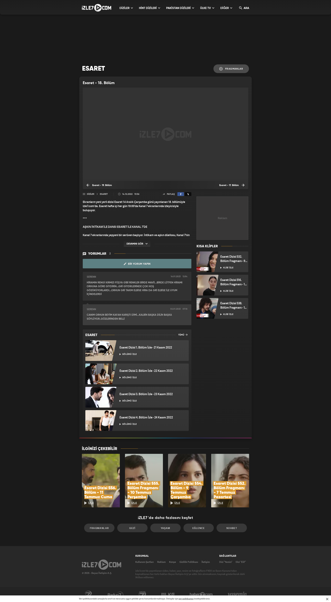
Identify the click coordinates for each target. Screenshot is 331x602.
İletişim (206, 561)
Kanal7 (88, 594)
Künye (172, 561)
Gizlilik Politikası (188, 561)
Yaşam (165, 528)
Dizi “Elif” (241, 561)
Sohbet (231, 528)
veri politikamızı (186, 598)
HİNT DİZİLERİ (148, 8)
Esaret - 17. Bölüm (229, 185)
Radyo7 (115, 594)
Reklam (161, 561)
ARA (246, 8)
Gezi (132, 528)
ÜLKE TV (206, 8)
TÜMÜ (181, 335)
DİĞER (224, 8)
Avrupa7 (142, 594)
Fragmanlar (233, 69)
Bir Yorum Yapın (139, 264)
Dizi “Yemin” (225, 561)
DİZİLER (124, 8)
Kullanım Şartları (144, 561)
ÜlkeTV (168, 594)
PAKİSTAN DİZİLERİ (178, 8)
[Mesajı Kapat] (327, 599)
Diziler (90, 194)
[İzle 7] (96, 8)
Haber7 (201, 594)
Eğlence (198, 528)
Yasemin (237, 594)
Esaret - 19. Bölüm (102, 185)
